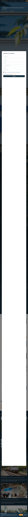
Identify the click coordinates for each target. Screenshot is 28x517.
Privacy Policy (14, 74)
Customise (25, 514)
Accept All (21, 514)
